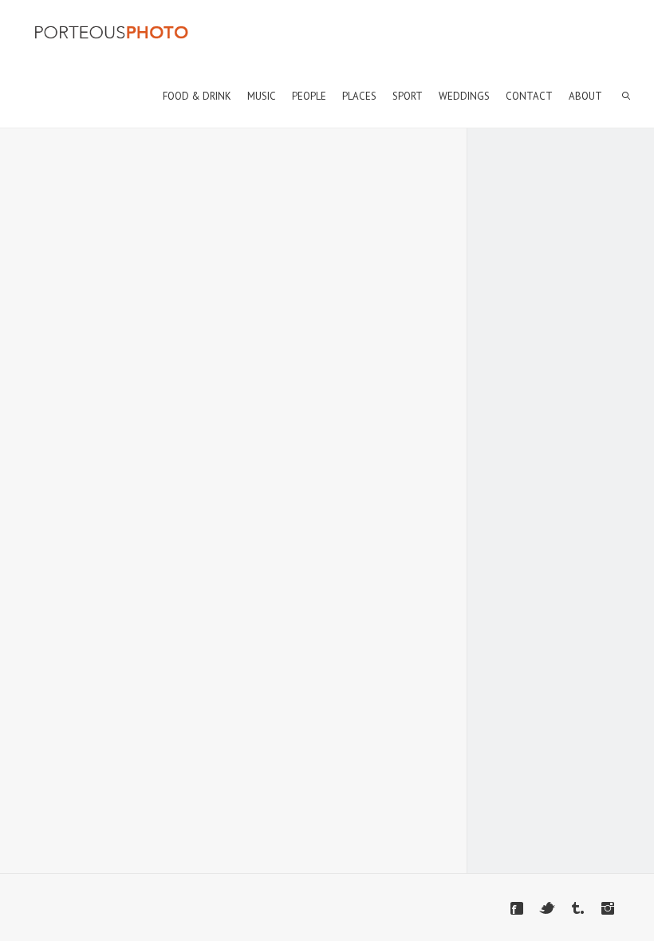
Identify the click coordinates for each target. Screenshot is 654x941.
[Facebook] (517, 908)
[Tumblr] (577, 908)
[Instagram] (608, 908)
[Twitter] (547, 908)
